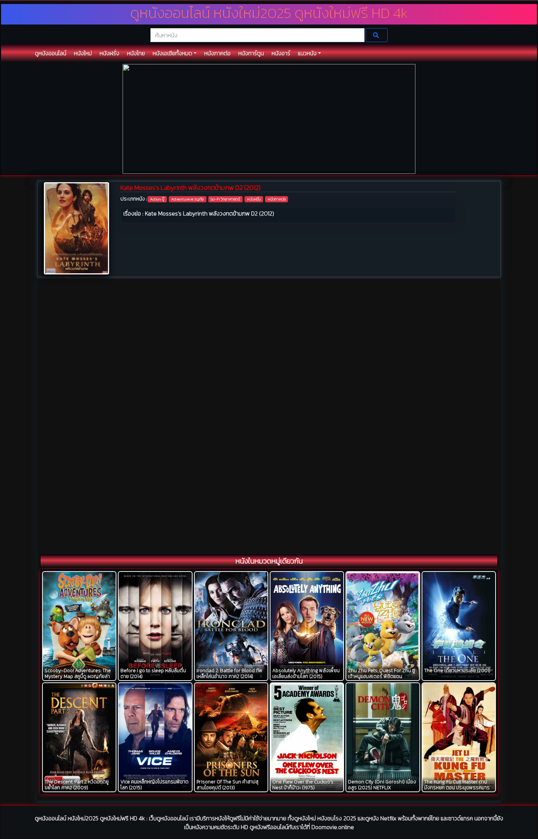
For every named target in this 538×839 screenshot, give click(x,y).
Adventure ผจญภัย (187, 199)
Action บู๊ (157, 199)
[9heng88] (269, 118)
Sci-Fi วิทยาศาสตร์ (225, 199)
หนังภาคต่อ (277, 199)
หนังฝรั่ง (254, 199)
